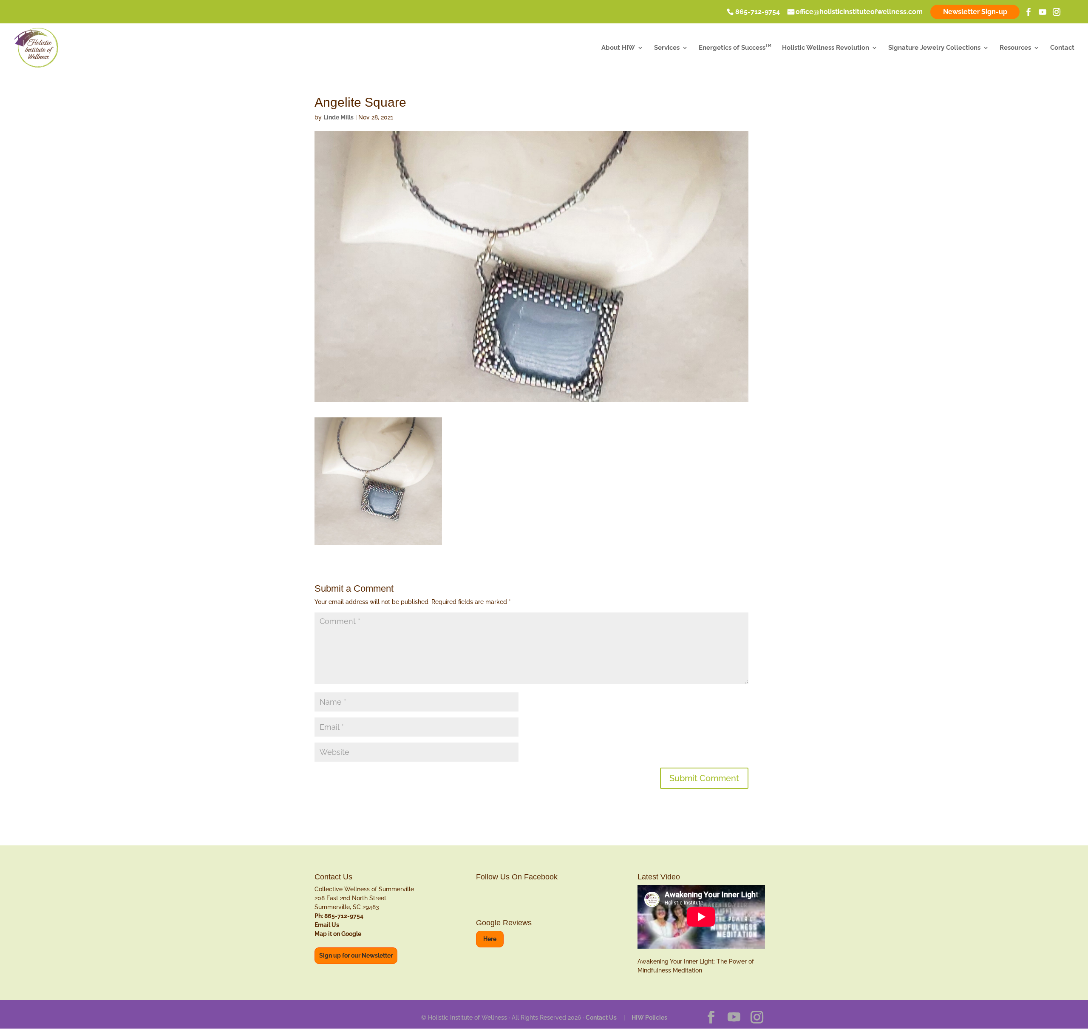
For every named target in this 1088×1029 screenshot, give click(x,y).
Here (490, 938)
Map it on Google (337, 933)
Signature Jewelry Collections (934, 48)
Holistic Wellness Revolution (825, 48)
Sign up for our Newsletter (356, 955)
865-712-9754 (757, 12)
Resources (1015, 48)
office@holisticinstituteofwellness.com (859, 12)
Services (667, 48)
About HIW (618, 48)
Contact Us (601, 1017)
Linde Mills (338, 117)
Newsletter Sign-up (975, 12)
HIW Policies (649, 1017)
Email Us (326, 924)
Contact (1062, 48)
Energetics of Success (735, 48)
